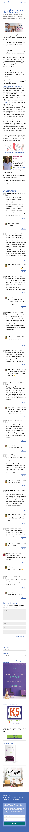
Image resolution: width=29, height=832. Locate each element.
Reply (23, 218)
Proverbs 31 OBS (16, 16)
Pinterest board (7, 102)
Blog (17, 14)
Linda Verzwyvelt (10, 490)
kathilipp (6, 14)
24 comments (22, 18)
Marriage (10, 16)
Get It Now (14, 823)
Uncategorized (14, 18)
